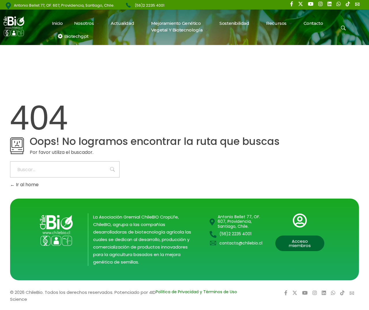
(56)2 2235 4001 (149, 5)
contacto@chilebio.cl (240, 243)
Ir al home (27, 184)
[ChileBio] (17, 26)
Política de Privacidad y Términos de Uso (196, 292)
